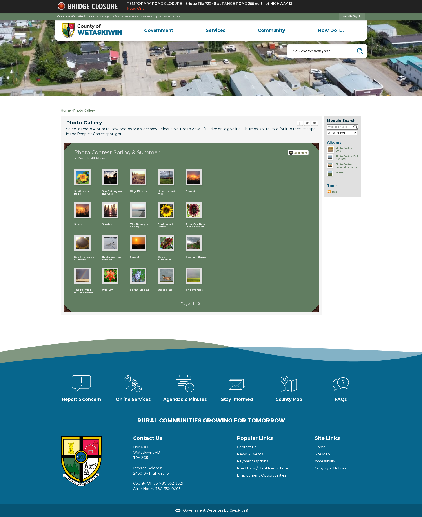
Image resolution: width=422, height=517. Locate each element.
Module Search (341, 121)
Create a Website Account (76, 16)
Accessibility (325, 461)
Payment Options (252, 461)
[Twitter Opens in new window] (307, 123)
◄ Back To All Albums (90, 158)
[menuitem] (158, 30)
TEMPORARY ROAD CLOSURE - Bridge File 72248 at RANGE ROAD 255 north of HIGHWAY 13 (209, 6)
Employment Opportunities (261, 475)
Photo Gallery (84, 110)
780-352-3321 (171, 483)
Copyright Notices (330, 468)
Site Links (327, 438)
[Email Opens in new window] (314, 123)
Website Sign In (352, 16)
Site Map (322, 454)
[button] (360, 51)
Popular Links (255, 438)
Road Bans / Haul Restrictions (262, 468)
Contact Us (246, 447)
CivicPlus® (238, 510)
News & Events (250, 454)
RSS (335, 191)
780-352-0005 (168, 489)
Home (66, 110)
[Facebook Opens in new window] (300, 123)
